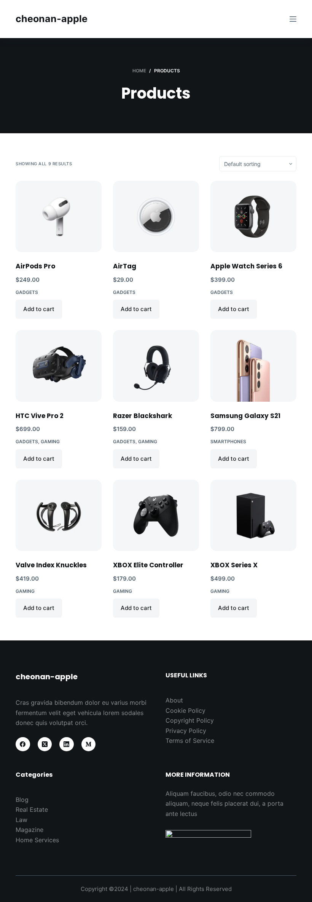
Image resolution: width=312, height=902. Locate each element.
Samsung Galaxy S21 (245, 415)
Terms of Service (190, 740)
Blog (22, 799)
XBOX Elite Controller (148, 565)
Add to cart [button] (38, 309)
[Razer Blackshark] (156, 365)
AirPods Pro (35, 266)
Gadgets (27, 292)
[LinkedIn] (66, 744)
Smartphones (228, 441)
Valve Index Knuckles (51, 565)
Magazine (29, 829)
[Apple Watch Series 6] (253, 216)
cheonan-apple (52, 18)
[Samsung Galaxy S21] (253, 365)
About (174, 700)
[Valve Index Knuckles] (59, 515)
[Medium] (88, 744)
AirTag (124, 266)
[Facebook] (23, 744)
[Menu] (293, 19)
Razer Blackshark (142, 415)
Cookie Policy (185, 710)
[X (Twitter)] (45, 744)
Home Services (37, 840)
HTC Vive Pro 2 (40, 415)
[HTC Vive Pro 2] (59, 365)
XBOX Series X (234, 565)
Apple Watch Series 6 (246, 266)
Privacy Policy (186, 730)
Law (21, 820)
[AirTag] (156, 216)
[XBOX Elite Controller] (156, 515)
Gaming (50, 441)
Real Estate (32, 809)
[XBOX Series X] (253, 515)
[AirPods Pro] (59, 216)
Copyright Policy (190, 720)
